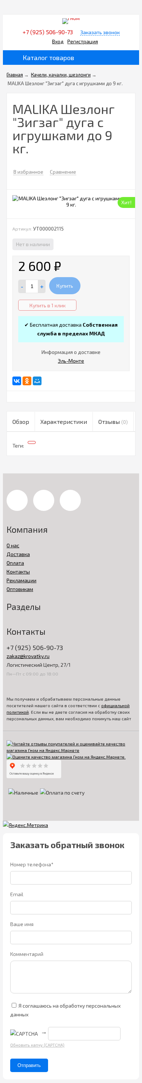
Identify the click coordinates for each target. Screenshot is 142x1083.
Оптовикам (20, 589)
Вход (58, 41)
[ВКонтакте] (16, 381)
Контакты (18, 571)
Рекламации (21, 580)
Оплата (15, 563)
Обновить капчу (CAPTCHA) (37, 1045)
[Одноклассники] (27, 381)
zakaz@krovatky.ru (28, 656)
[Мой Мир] (37, 381)
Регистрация (82, 41)
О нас (13, 545)
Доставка (18, 554)
